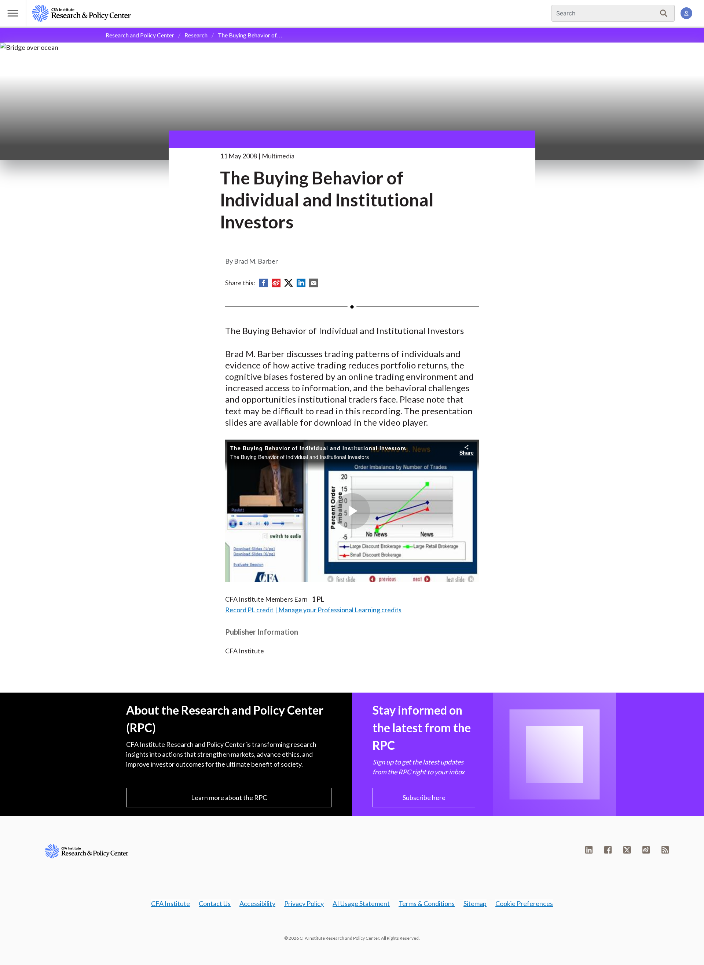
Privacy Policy (304, 903)
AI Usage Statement (361, 903)
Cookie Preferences (524, 903)
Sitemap (475, 903)
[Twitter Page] (627, 850)
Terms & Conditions (427, 903)
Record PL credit (249, 610)
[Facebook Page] (608, 850)
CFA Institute (170, 903)
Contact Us (215, 903)
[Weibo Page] (646, 850)
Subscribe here (424, 797)
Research (196, 35)
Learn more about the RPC (229, 797)
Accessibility (257, 903)
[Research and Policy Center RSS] (665, 850)
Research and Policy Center (140, 35)
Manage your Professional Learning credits (340, 610)
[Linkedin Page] (589, 850)
